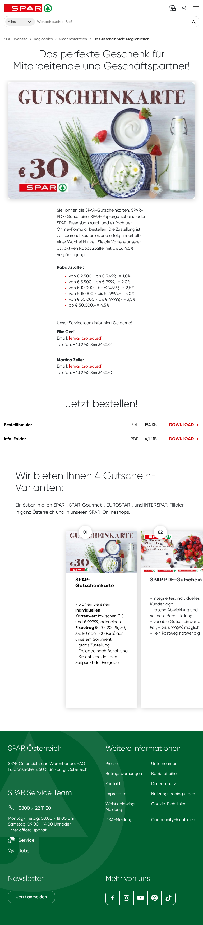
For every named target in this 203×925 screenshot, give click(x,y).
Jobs (23, 850)
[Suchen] (193, 21)
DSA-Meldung (118, 819)
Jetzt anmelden (31, 896)
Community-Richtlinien (173, 819)
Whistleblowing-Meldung (121, 806)
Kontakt (113, 783)
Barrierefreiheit (165, 773)
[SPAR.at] (29, 8)
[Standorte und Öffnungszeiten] (184, 8)
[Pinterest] (154, 898)
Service (26, 840)
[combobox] (20, 22)
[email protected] (85, 338)
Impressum (115, 793)
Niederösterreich (73, 39)
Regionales (43, 39)
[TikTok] (169, 898)
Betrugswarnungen (123, 773)
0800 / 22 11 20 (34, 808)
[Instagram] (126, 898)
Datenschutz (163, 783)
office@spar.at (33, 829)
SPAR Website (15, 39)
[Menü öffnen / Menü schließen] (196, 8)
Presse (111, 763)
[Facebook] (112, 898)
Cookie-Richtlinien (168, 803)
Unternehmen (164, 763)
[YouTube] (140, 898)
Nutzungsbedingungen (173, 793)
